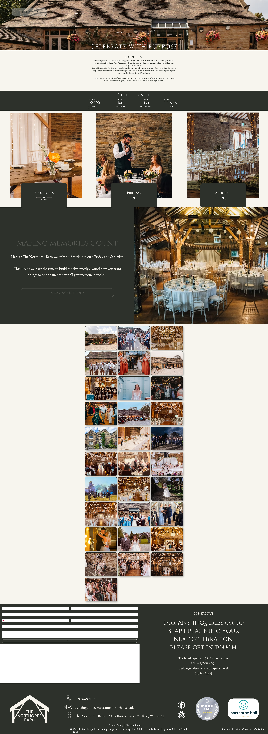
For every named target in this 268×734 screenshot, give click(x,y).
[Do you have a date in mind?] (72, 620)
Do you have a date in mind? (79, 618)
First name (5, 606)
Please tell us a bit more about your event (14, 630)
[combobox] (70, 626)
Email (3, 612)
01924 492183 (84, 698)
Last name (74, 606)
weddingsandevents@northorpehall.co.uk (203, 668)
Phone (3, 618)
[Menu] (247, 9)
